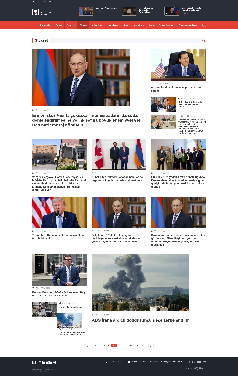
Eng (39, 2)
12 (125, 346)
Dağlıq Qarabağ (166, 25)
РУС (45, 2)
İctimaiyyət (113, 25)
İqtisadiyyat (97, 25)
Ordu (151, 25)
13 (131, 346)
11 (120, 346)
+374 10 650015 (115, 362)
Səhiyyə (71, 25)
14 (137, 346)
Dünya (59, 25)
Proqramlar (45, 25)
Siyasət (83, 25)
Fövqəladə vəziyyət (188, 25)
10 (114, 346)
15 (142, 346)
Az (50, 2)
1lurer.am (42, 371)
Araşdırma (139, 25)
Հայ (34, 2)
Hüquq (126, 25)
